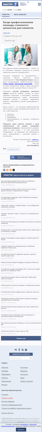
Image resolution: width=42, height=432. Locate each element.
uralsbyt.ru (35, 139)
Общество (6, 33)
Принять (21, 429)
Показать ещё (21, 338)
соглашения (24, 424)
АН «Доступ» (21, 422)
